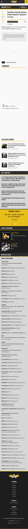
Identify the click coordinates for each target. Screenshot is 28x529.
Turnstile (3, 458)
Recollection (4, 424)
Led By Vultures (5, 385)
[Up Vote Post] (2, 14)
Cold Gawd (4, 301)
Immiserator (4, 354)
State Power (4, 445)
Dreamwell (4, 315)
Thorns (3, 451)
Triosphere (4, 455)
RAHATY (3, 421)
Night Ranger (4, 401)
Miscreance (4, 395)
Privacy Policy (14, 514)
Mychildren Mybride (11, 62)
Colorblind (4, 305)
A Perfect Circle (5, 261)
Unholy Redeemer (5, 461)
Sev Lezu (3, 435)
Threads (14, 496)
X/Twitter (14, 494)
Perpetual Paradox (5, 413)
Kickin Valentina (5, 371)
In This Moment (5, 359)
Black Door (4, 291)
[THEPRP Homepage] (14, 1)
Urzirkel (3, 465)
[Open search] (26, 1)
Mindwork (4, 391)
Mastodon (4, 388)
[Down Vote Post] (2, 19)
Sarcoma (3, 427)
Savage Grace (4, 430)
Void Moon (4, 468)
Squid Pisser (4, 441)
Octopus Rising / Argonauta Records (9, 408)
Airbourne (4, 271)
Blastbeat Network (16, 523)
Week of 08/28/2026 (7, 258)
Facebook (14, 492)
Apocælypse (4, 274)
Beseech (3, 283)
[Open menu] (1, 1)
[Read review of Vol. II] (6, 236)
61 (13, 248)
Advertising (14, 512)
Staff (14, 510)
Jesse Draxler (4, 362)
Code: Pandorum (5, 298)
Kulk (2, 376)
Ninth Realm (4, 404)
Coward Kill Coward (6, 311)
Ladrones (3, 379)
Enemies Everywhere (6, 319)
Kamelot (3, 365)
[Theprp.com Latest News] (14, 476)
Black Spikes (4, 295)
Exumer (3, 322)
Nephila (3, 398)
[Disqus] (14, 87)
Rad (2, 418)
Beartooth (4, 280)
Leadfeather (4, 382)
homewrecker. (5, 348)
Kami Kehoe (4, 368)
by (10, 24)
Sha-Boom (4, 438)
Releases (14, 487)
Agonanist (4, 268)
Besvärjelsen (4, 286)
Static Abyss (4, 448)
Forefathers (17, 520)
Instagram (14, 491)
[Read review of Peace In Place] (6, 247)
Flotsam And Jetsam (6, 325)
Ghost (3, 335)
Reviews (14, 485)
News (14, 483)
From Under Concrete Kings (7, 328)
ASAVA (3, 277)
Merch (14, 489)
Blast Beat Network (14, 502)
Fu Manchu (4, 332)
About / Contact (14, 508)
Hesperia (3, 342)
